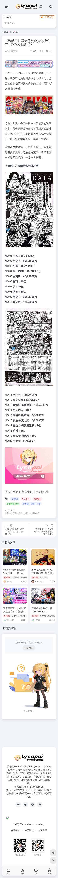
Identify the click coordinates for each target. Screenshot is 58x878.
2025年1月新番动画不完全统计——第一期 (14, 571)
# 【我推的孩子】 (19, 616)
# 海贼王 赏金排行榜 (31, 503)
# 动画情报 (25, 577)
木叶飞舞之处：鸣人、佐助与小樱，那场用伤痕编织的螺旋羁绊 (42, 573)
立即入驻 (49, 17)
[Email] (40, 804)
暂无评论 (10, 628)
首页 (6, 31)
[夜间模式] (53, 860)
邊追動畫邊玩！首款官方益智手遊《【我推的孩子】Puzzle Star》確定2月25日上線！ (14, 613)
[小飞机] (32, 804)
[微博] (25, 804)
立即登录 (29, 647)
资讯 (12, 31)
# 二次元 (25, 498)
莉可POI (19, 824)
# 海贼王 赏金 (13, 503)
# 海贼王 (37, 498)
